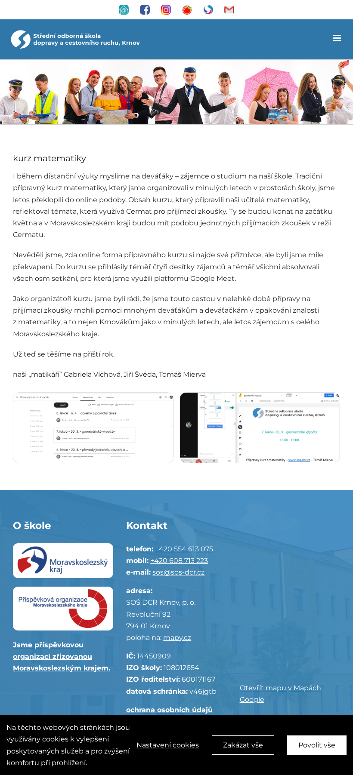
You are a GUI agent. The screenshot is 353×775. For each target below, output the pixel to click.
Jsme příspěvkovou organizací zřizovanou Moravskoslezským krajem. (61, 656)
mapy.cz (177, 638)
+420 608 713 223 (179, 561)
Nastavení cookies (167, 745)
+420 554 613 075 (184, 549)
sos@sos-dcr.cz (178, 572)
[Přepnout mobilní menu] (337, 38)
